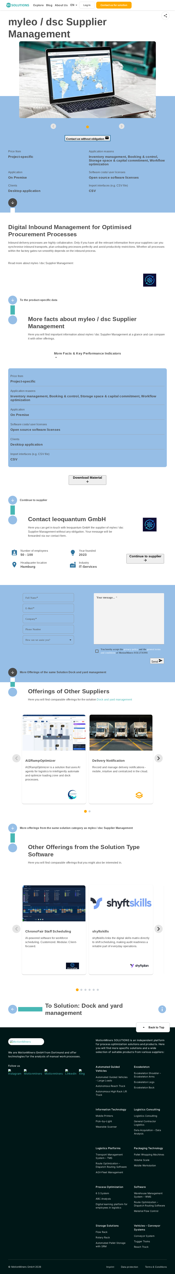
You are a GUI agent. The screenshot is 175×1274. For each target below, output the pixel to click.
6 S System (102, 1193)
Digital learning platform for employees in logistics (111, 1206)
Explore (38, 5)
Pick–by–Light (104, 1121)
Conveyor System (144, 1235)
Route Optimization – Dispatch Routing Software (111, 1165)
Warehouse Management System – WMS (148, 1195)
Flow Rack (101, 1231)
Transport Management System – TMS (109, 1156)
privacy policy (131, 649)
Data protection (129, 1266)
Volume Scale (141, 1160)
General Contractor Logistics (145, 1123)
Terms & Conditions (156, 1266)
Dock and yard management (114, 699)
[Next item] (121, 126)
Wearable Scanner (106, 1126)
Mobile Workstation (145, 1165)
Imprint (110, 1266)
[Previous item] (53, 126)
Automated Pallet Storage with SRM (110, 1244)
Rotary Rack (103, 1237)
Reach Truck (141, 1246)
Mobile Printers (104, 1115)
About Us (61, 5)
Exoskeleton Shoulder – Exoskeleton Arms (147, 1075)
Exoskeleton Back (144, 1087)
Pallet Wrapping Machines (149, 1154)
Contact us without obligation (87, 138)
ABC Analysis (103, 1198)
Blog (49, 5)
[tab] (87, 127)
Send (157, 660)
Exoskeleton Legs (144, 1082)
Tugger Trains (142, 1241)
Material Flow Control (146, 1211)
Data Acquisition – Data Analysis (147, 1132)
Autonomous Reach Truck (110, 1085)
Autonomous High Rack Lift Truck (111, 1093)
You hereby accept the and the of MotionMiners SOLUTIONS (130, 651)
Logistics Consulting (145, 1115)
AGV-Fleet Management (109, 1172)
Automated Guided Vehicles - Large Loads (111, 1079)
